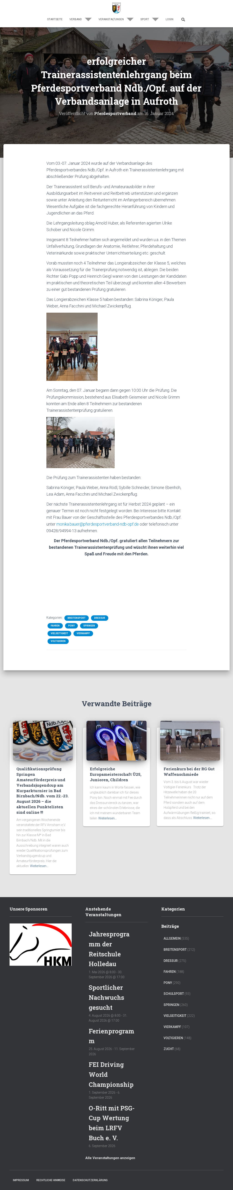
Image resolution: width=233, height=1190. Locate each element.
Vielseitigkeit (59, 633)
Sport (145, 19)
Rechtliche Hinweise (50, 1180)
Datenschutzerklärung (90, 1180)
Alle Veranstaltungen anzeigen (110, 1158)
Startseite (55, 19)
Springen (89, 625)
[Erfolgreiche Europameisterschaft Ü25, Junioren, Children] (116, 740)
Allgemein (172, 938)
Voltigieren (58, 641)
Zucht (169, 1049)
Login (169, 19)
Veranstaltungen (111, 19)
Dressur (99, 618)
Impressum (21, 1180)
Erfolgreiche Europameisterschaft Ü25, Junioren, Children (115, 774)
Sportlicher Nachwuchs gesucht (106, 997)
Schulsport (174, 993)
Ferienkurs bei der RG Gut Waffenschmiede (189, 771)
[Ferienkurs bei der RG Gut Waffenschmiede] (190, 740)
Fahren (55, 625)
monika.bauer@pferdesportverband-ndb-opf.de (97, 524)
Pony (71, 625)
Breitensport (77, 618)
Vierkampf (83, 633)
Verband (76, 19)
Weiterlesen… (39, 866)
